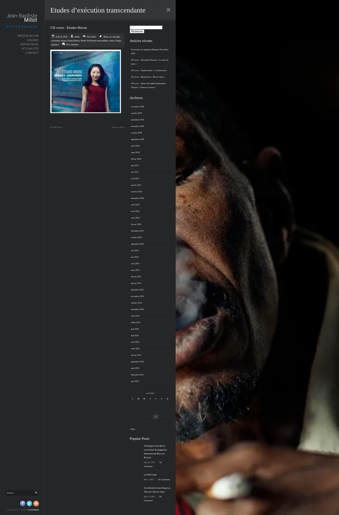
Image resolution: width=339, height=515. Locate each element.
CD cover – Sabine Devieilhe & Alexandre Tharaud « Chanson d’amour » (148, 85)
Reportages (29, 44)
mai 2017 (135, 172)
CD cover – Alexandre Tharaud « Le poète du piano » (149, 62)
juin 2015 (135, 250)
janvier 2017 (136, 185)
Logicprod (33, 510)
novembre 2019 (137, 126)
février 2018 (136, 159)
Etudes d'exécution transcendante (94, 40)
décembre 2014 (137, 290)
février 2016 (136, 224)
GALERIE (33, 40)
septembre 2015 (137, 244)
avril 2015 (135, 263)
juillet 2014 (135, 322)
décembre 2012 (137, 375)
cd (110, 37)
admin (77, 37)
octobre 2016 (136, 192)
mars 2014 (135, 348)
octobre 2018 (136, 133)
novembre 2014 (137, 296)
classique (116, 37)
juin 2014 (135, 329)
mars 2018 (135, 152)
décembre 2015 (137, 231)
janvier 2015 (136, 283)
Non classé (91, 37)
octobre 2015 (136, 237)
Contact (32, 53)
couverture (55, 40)
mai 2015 (135, 257)
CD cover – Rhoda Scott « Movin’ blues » (148, 77)
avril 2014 (135, 342)
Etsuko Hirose (74, 40)
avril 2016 (135, 211)
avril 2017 (135, 178)
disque (64, 40)
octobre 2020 (136, 113)
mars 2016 (135, 218)
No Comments (164, 479)
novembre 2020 (137, 107)
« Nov (132, 429)
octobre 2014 (136, 303)
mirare (111, 40)
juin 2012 (135, 381)
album (105, 37)
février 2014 (136, 355)
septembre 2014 (137, 309)
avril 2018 (135, 146)
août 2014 (135, 316)
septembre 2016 (137, 198)
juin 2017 (135, 165)
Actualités (30, 49)
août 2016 (135, 205)
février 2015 (136, 277)
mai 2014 (135, 335)
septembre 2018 (137, 139)
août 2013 (135, 368)
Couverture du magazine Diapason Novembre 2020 (149, 51)
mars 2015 (135, 270)
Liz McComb (150, 474)
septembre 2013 (137, 362)
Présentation (28, 36)
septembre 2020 (137, 120)
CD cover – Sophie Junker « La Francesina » (149, 70)
